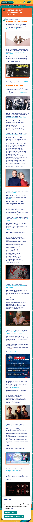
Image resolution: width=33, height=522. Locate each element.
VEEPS (26, 82)
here (12, 508)
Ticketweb (22, 52)
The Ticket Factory (16, 331)
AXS (18, 92)
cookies (10, 503)
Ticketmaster (10, 29)
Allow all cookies (10, 512)
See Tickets (19, 29)
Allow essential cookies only (14, 516)
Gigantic (17, 52)
